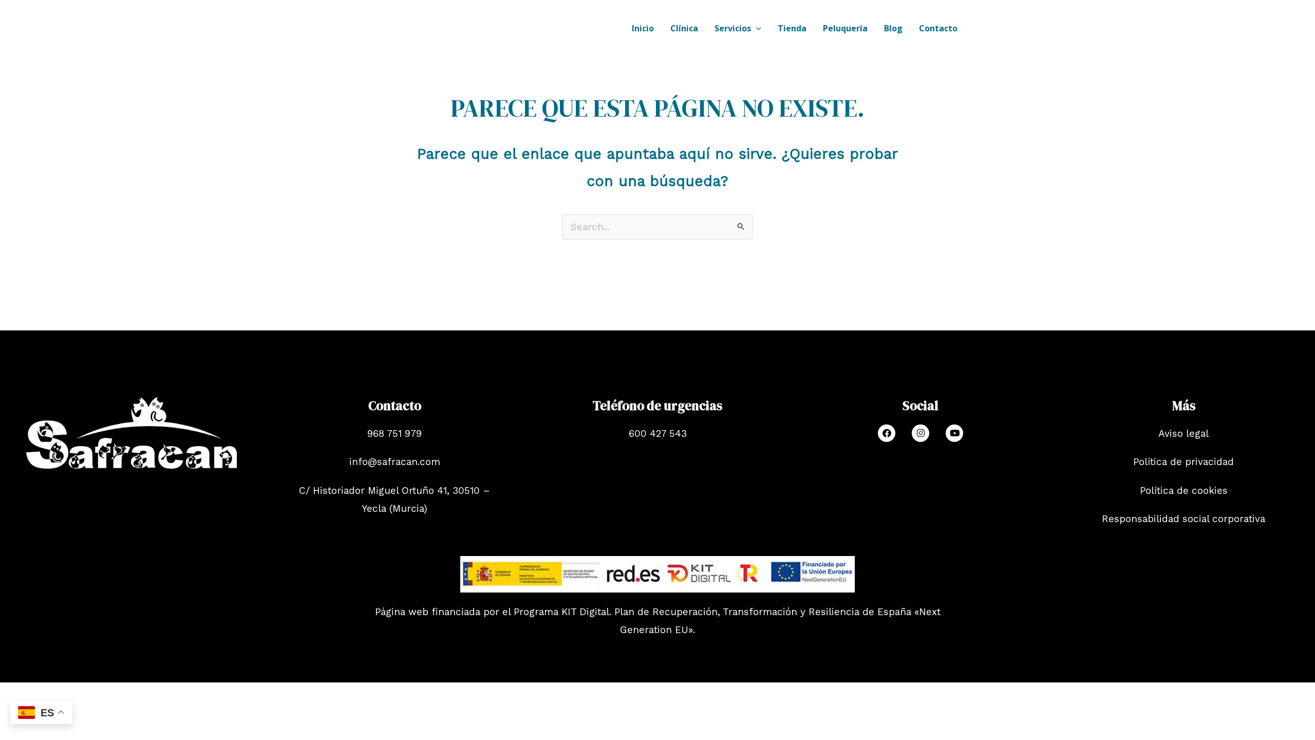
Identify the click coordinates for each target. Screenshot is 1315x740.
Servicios (733, 28)
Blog (893, 28)
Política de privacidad (1183, 462)
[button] (756, 28)
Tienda (792, 28)
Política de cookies (1184, 490)
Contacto (938, 28)
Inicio (643, 28)
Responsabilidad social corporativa (1183, 519)
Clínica (684, 28)
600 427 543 (658, 433)
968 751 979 (394, 433)
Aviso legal (1183, 433)
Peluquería (845, 28)
